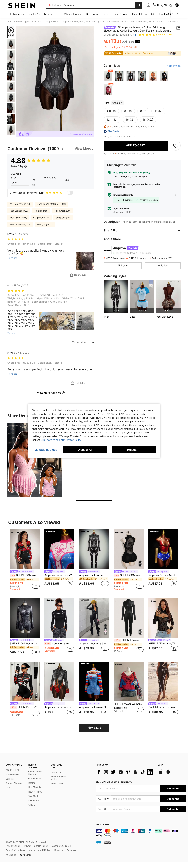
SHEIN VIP (33, 800)
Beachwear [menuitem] (92, 14)
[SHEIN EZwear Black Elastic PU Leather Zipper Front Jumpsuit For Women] (129, 618)
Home (10, 21)
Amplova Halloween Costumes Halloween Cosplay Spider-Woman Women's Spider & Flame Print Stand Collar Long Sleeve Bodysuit (59, 707)
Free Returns (34, 778)
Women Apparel (24, 21)
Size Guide (33, 796)
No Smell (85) (41, 210)
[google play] (167, 773)
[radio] (108, 76)
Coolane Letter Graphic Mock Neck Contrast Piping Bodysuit (59, 643)
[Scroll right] (177, 14)
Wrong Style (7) (45, 224)
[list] (125, 772)
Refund (31, 783)
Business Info (73, 850)
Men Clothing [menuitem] (139, 14)
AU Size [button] (116, 102)
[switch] (70, 193)
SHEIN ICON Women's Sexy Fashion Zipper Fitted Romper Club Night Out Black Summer (129, 575)
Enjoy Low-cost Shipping (35, 772)
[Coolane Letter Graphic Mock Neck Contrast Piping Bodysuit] (59, 618)
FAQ (8, 787)
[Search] (138, 5)
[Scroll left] (173, 14)
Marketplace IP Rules (39, 850)
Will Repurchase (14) (20, 204)
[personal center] (148, 5)
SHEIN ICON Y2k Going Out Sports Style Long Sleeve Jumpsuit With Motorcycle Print (25, 707)
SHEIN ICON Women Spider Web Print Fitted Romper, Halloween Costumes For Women (25, 643)
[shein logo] (21, 5)
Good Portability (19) (20, 224)
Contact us (56, 772)
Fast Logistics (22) (19, 210)
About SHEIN (12, 770)
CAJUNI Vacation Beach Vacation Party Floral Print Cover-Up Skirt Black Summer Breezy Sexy (163, 707)
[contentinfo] (141, 833)
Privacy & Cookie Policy (36, 846)
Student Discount (14, 783)
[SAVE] (176, 146)
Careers (10, 779)
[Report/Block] (92, 275)
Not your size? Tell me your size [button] (120, 136)
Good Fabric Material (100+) (51, 204)
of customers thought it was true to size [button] (129, 126)
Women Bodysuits (95, 21)
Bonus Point (57, 783)
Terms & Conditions (15, 850)
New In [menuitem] (48, 14)
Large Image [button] (173, 65)
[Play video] (55, 78)
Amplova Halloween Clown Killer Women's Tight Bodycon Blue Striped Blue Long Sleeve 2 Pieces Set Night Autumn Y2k (94, 707)
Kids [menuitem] (153, 14)
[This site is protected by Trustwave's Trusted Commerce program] (98, 842)
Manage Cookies (60, 846)
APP (160, 765)
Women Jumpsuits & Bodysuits (68, 21)
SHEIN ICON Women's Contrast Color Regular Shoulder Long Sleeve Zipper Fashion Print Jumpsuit (25, 575)
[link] (156, 5)
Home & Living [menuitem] (121, 14)
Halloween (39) (62, 210)
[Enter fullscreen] (91, 128)
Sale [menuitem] (58, 14)
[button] (170, 5)
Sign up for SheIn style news (114, 782)
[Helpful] (71, 275)
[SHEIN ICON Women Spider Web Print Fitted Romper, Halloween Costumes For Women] (25, 618)
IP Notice (58, 850)
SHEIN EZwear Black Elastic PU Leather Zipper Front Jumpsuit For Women (129, 640)
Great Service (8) (18, 217)
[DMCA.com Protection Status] (107, 842)
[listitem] (116, 296)
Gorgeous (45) (63, 217)
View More (94, 727)
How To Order (35, 787)
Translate (12, 258)
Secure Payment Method (59, 778)
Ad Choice (11, 855)
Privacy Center (13, 846)
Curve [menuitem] (105, 14)
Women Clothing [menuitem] (73, 14)
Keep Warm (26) (41, 217)
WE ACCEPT (102, 824)
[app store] (160, 773)
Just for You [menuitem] (34, 14)
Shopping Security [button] (123, 195)
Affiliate (31, 805)
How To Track (35, 792)
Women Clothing (42, 21)
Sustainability (12, 774)
